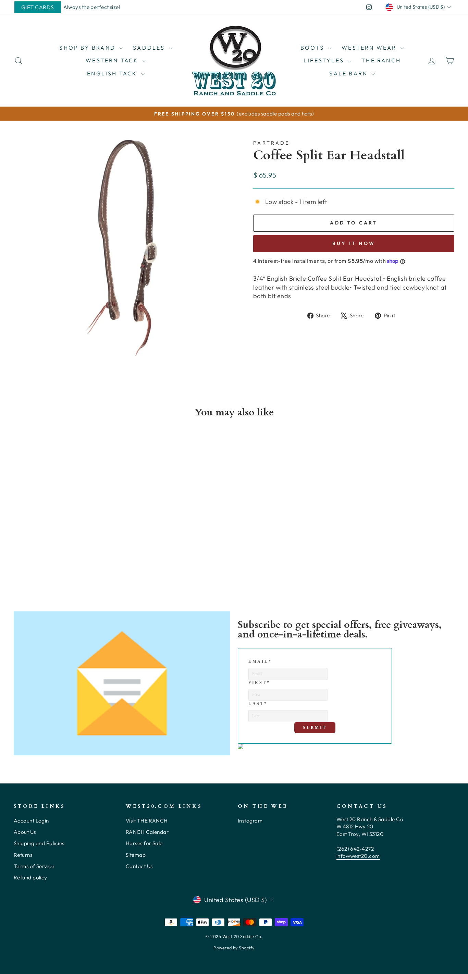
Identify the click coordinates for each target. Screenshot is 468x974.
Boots (313, 47)
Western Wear (370, 47)
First (259, 682)
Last (258, 703)
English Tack (113, 73)
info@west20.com (358, 856)
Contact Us (139, 866)
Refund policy (30, 877)
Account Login (31, 820)
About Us (25, 832)
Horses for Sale (144, 843)
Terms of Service (34, 866)
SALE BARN (349, 73)
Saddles (150, 47)
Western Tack (113, 60)
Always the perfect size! (92, 7)
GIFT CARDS (37, 7)
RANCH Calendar (147, 832)
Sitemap (136, 855)
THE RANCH (381, 60)
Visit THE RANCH (147, 820)
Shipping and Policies (39, 843)
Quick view (66, 530)
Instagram (250, 820)
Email (260, 661)
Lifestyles (325, 60)
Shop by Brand (88, 47)
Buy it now (353, 243)
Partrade (271, 143)
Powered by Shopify (233, 947)
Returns (23, 855)
